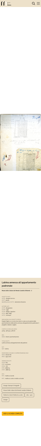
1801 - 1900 (29, 395)
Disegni (5, 399)
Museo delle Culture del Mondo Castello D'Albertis (17, 390)
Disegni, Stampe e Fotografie (11, 385)
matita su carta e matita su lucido (13, 395)
